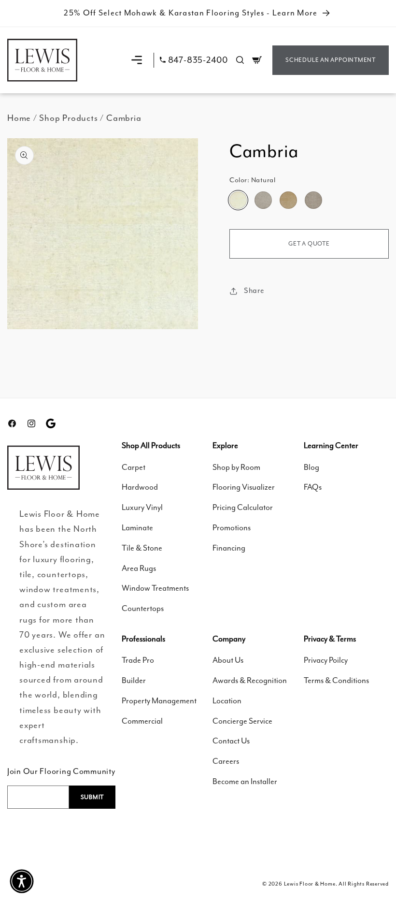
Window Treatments (155, 588)
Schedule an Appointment (330, 60)
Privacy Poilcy (326, 660)
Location (226, 701)
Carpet (133, 467)
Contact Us (231, 741)
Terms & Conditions (336, 680)
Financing (228, 548)
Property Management (159, 701)
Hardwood (140, 487)
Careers (225, 761)
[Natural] (238, 200)
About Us (227, 660)
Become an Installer (244, 781)
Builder (134, 680)
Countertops (143, 608)
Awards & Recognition (249, 680)
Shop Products (68, 118)
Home (19, 118)
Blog (311, 467)
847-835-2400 (198, 60)
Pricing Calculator (242, 507)
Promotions (231, 528)
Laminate (137, 528)
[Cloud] (263, 200)
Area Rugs (139, 568)
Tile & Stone (142, 548)
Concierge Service (242, 721)
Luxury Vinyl (142, 507)
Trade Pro (138, 660)
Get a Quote (309, 244)
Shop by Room (236, 467)
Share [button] (254, 290)
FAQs (313, 487)
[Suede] (288, 200)
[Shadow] (313, 200)
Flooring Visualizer (243, 487)
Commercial (142, 721)
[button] (136, 60)
